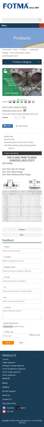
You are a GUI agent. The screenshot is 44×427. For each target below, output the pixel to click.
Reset (21, 343)
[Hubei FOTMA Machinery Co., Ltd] (22, 6)
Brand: (6, 139)
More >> (37, 355)
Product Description (11, 153)
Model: (6, 136)
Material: (7, 142)
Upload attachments (10, 323)
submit (8, 343)
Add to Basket (23, 126)
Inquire (8, 126)
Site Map (38, 420)
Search (40, 19)
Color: (6, 145)
